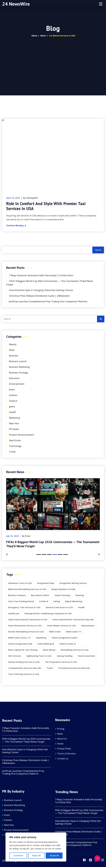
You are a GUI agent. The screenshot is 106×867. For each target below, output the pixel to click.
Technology (15, 446)
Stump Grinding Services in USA (24, 662)
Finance (13, 400)
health (81, 607)
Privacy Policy (64, 748)
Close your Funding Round (21, 601)
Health (12, 412)
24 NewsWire (16, 4)
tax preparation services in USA (61, 662)
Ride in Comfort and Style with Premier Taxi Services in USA (46, 206)
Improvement (88, 625)
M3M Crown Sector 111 (19, 637)
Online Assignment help (20, 643)
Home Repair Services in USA (61, 625)
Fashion (13, 395)
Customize (18, 855)
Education (14, 378)
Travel (12, 451)
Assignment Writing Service (73, 583)
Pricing (60, 729)
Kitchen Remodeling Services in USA (26, 631)
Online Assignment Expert (64, 637)
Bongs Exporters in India (63, 589)
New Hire (14, 423)
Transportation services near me (24, 668)
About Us (62, 739)
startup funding (64, 655)
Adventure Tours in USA (20, 583)
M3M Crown (55, 631)
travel (49, 668)
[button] (38, 554)
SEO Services (14, 655)
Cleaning (79, 595)
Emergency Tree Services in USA (24, 607)
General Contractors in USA (59, 607)
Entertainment (16, 383)
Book (11, 349)
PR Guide (14, 429)
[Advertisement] (53, 58)
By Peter (26, 536)
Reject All (36, 855)
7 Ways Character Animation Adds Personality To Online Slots (41, 275)
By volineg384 (30, 197)
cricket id (43, 601)
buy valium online (40, 595)
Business (13, 355)
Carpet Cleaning (62, 595)
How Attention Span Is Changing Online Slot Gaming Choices (41, 290)
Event (12, 389)
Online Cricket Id (67, 643)
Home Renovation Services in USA (25, 625)
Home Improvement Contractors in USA (27, 619)
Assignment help (45, 583)
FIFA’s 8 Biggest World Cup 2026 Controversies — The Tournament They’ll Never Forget (49, 283)
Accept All (54, 855)
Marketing (14, 417)
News (60, 734)
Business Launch (18, 361)
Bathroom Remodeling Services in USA (27, 589)
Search (98, 250)
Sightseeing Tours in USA (38, 655)
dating (56, 601)
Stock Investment (86, 655)
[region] (36, 847)
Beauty (12, 344)
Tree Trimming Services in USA (23, 674)
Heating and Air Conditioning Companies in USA (48, 613)
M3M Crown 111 (74, 631)
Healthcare (13, 613)
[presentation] (6, 554)
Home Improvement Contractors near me (73, 619)
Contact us (62, 758)
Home (60, 744)
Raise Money (49, 649)
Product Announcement (21, 434)
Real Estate (15, 440)
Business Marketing (19, 366)
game (12, 406)
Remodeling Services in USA (74, 649)
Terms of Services (66, 753)
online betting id (45, 643)
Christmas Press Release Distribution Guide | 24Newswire (39, 295)
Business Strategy (18, 372)
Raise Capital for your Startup (23, 649)
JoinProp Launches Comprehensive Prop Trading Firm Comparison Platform (48, 301)
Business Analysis (17, 595)
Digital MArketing (73, 601)
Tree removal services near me (74, 668)
